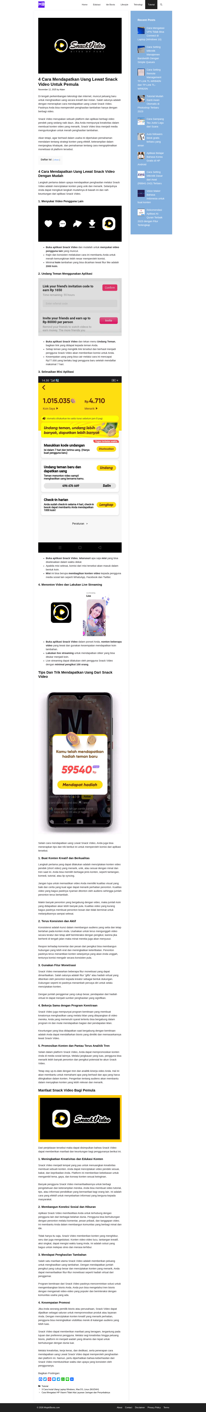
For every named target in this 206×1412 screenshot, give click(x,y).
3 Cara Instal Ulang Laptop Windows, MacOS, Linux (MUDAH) (70, 1389)
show (56, 160)
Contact (128, 1407)
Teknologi (138, 4)
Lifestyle (124, 4)
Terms (166, 1407)
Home (84, 4)
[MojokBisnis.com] (41, 4)
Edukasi (96, 4)
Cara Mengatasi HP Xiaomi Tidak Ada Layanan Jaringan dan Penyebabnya (76, 1392)
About (119, 1407)
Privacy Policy (154, 1407)
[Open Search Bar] (161, 4)
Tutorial (151, 4)
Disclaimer (140, 1407)
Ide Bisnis (110, 4)
